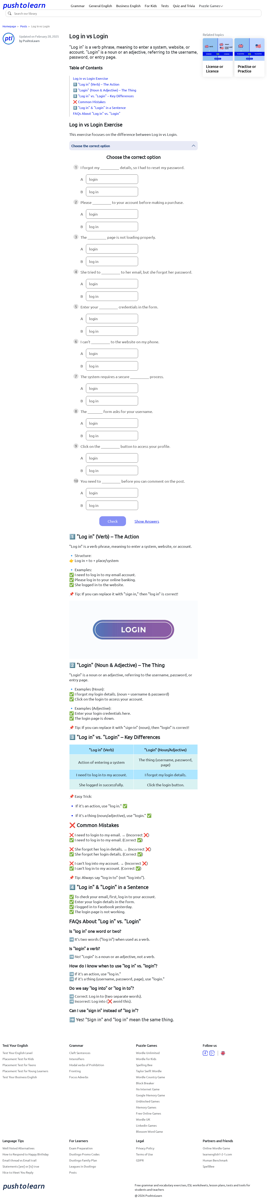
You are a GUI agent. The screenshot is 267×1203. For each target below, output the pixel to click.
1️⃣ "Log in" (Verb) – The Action (96, 84)
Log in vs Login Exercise (90, 78)
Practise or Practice (247, 68)
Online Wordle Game (216, 1148)
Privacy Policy (145, 1148)
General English (100, 6)
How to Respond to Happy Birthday (26, 1154)
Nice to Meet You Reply (18, 1172)
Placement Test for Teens (19, 1065)
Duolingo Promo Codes (84, 1154)
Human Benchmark (215, 1160)
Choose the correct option (90, 146)
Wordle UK (143, 1119)
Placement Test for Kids (18, 1059)
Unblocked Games (148, 1101)
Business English (128, 6)
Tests (165, 6)
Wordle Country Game (150, 1077)
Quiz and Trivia (184, 6)
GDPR (140, 1160)
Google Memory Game (150, 1095)
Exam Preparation (81, 1148)
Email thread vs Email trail (20, 1160)
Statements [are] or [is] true (21, 1166)
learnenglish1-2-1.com (217, 1154)
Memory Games (146, 1107)
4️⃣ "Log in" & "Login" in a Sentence (99, 107)
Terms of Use (144, 1154)
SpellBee (208, 1166)
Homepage (9, 26)
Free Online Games (148, 1113)
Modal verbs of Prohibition (86, 1065)
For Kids (151, 6)
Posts (23, 26)
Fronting (75, 1071)
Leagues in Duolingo (82, 1166)
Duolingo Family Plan (83, 1160)
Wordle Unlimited (148, 1053)
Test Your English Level (18, 1053)
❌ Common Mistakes (89, 102)
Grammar (78, 6)
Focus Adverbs (78, 1077)
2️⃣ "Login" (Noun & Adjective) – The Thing (104, 90)
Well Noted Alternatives (18, 1148)
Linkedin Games (146, 1125)
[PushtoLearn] (24, 6)
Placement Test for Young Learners (25, 1071)
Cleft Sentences (79, 1053)
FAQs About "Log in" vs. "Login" (96, 113)
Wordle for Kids (146, 1059)
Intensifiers (76, 1059)
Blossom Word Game (149, 1131)
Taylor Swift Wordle (149, 1071)
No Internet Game (148, 1089)
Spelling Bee (144, 1065)
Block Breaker (145, 1083)
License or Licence (214, 68)
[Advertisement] (33, 110)
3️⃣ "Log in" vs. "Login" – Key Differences (103, 96)
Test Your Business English (20, 1077)
